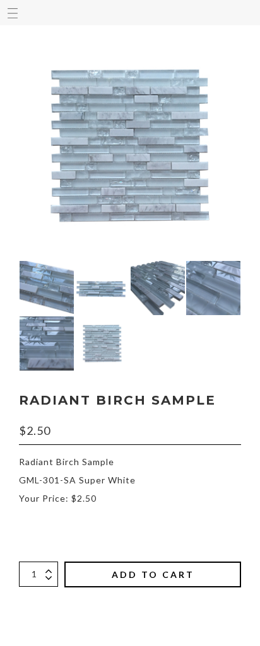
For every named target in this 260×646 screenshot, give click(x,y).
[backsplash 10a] (102, 343)
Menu (12, 12)
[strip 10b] (46, 288)
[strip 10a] (102, 288)
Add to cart (153, 574)
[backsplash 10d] (158, 288)
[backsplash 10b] (46, 343)
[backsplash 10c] (213, 288)
